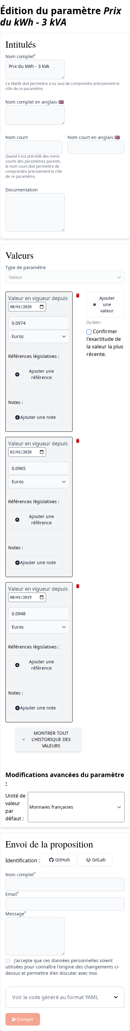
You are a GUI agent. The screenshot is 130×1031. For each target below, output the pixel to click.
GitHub (62, 860)
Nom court (16, 137)
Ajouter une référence (41, 374)
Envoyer (25, 1019)
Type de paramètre (25, 267)
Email (12, 894)
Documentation (21, 190)
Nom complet (20, 56)
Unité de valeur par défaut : (15, 807)
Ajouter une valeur (107, 304)
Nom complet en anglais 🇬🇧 (34, 102)
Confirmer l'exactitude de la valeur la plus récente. (104, 343)
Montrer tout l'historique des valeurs (51, 739)
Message (15, 914)
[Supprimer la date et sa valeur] (78, 295)
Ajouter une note (38, 417)
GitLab (99, 860)
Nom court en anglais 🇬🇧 (94, 137)
